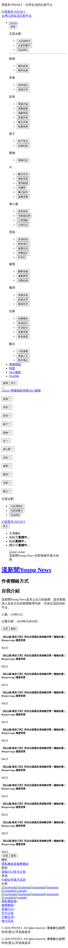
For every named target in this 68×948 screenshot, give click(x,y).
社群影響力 (24, 45)
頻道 (13, 26)
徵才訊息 (20, 879)
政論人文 (23, 355)
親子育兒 (23, 141)
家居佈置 (23, 336)
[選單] (3, 388)
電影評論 (23, 104)
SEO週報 (15, 372)
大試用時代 (24, 41)
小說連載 (23, 351)
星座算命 (23, 211)
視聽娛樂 (23, 108)
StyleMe (22, 49)
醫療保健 (23, 271)
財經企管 (23, 299)
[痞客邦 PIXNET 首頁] (13, 521)
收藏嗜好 (23, 318)
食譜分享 (23, 89)
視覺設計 (23, 253)
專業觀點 (15, 364)
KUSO (21, 257)
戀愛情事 (23, 126)
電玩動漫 (23, 183)
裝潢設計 (23, 323)
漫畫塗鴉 (23, 196)
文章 (5, 628)
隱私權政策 (9, 863)
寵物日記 (23, 160)
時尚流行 (23, 243)
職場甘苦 (23, 304)
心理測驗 (23, 220)
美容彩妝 (23, 239)
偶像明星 (23, 113)
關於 (13, 628)
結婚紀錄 (23, 145)
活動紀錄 (23, 280)
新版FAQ (8, 871)
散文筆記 (23, 360)
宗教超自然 (24, 215)
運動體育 (23, 276)
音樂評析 (23, 117)
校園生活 (23, 248)
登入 (13, 383)
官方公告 (20, 871)
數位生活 (23, 174)
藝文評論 (23, 122)
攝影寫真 (23, 178)
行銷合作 (8, 879)
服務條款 (23, 863)
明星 (12, 368)
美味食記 (23, 85)
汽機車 (22, 187)
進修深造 (23, 295)
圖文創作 (23, 192)
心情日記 (23, 224)
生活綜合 (23, 327)
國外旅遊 (23, 70)
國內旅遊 (23, 65)
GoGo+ (13, 22)
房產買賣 (23, 332)
